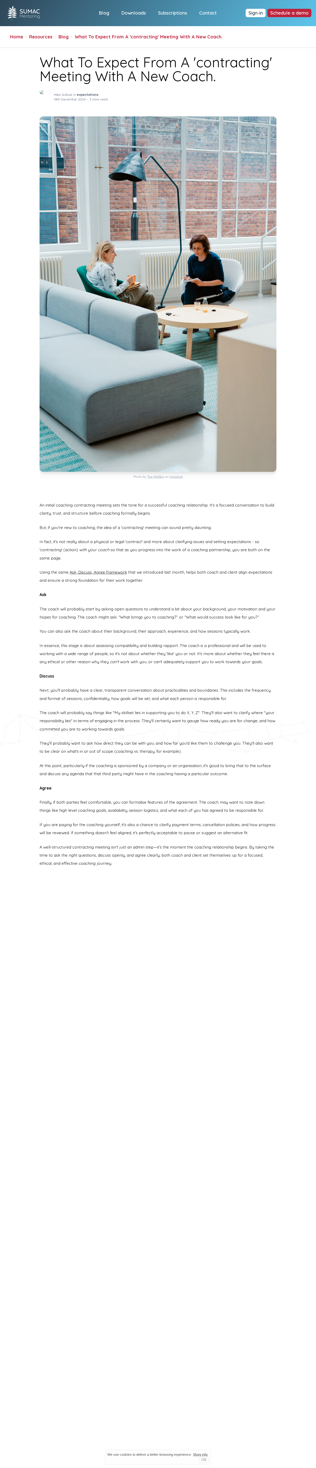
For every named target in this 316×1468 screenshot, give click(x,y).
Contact (208, 13)
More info (200, 1454)
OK (204, 1460)
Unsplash (176, 477)
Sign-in (255, 13)
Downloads (133, 13)
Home (16, 37)
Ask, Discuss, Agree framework (98, 572)
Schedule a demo (289, 13)
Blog (104, 13)
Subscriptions (172, 13)
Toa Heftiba (155, 477)
